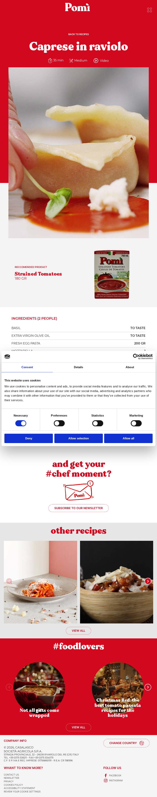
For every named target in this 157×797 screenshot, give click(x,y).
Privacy (9, 781)
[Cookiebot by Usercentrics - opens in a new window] (136, 356)
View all (78, 630)
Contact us (11, 774)
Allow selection (78, 438)
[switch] (59, 423)
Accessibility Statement (19, 788)
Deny (28, 438)
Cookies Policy (13, 784)
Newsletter (11, 777)
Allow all (128, 438)
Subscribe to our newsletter (78, 508)
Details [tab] (78, 367)
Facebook (115, 775)
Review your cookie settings (22, 791)
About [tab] (130, 367)
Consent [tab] (27, 367)
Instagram (116, 780)
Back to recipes (78, 34)
